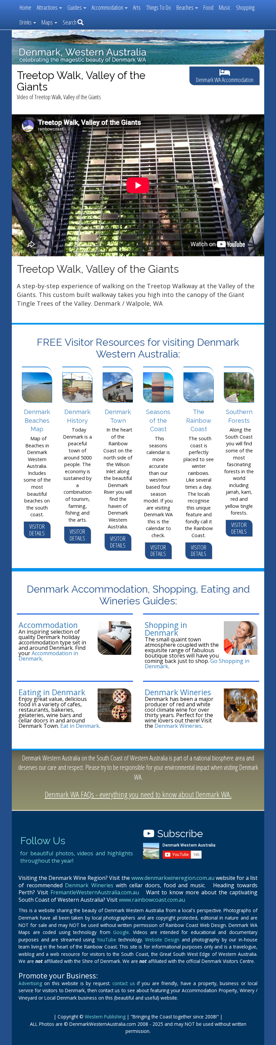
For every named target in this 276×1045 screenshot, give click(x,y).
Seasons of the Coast (158, 420)
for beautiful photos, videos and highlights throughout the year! (76, 857)
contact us (123, 983)
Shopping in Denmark (166, 629)
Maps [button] (47, 22)
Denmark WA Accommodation (224, 80)
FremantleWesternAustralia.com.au (94, 892)
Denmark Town (118, 416)
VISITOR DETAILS (37, 529)
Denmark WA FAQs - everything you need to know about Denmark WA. (138, 794)
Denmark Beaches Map (37, 420)
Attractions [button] (48, 7)
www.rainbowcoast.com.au (152, 899)
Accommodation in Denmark (48, 655)
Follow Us (42, 841)
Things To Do (158, 7)
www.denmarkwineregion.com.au (172, 878)
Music (225, 7)
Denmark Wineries (178, 692)
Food (208, 7)
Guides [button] (75, 7)
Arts (137, 7)
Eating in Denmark (52, 692)
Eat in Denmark (79, 726)
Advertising (30, 983)
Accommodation (48, 625)
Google (121, 932)
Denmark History (77, 416)
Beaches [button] (185, 7)
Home (25, 7)
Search (70, 22)
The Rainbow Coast (198, 420)
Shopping (245, 7)
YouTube (106, 939)
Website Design (162, 939)
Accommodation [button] (108, 7)
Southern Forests (239, 416)
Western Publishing (105, 1016)
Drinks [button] (26, 22)
